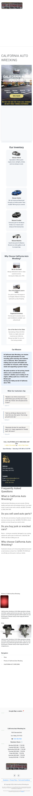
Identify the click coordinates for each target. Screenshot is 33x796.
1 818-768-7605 (17, 739)
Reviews (16, 92)
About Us (22, 90)
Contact (23, 92)
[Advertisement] (16, 29)
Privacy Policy (13, 780)
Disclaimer (6, 780)
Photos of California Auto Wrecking (13, 660)
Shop (5, 657)
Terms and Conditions (24, 780)
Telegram (22, 791)
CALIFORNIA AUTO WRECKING (12, 664)
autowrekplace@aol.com (12, 478)
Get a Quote (16, 96)
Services (14, 90)
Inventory (7, 90)
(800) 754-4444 (11, 480)
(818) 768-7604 (9, 482)
